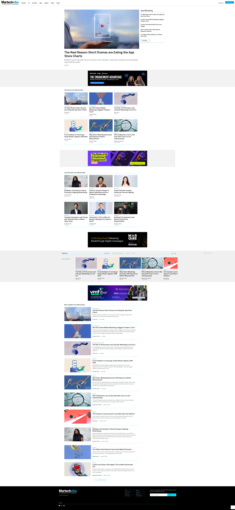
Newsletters (138, 494)
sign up (172, 494)
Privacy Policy (127, 495)
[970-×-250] (117, 78)
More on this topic (66, 258)
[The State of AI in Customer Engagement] (117, 158)
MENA (65, 188)
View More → (145, 40)
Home (126, 490)
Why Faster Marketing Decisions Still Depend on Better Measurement (100, 137)
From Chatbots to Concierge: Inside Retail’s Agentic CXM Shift (108, 274)
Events (58, 3)
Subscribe (229, 2)
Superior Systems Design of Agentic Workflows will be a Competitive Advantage (99, 192)
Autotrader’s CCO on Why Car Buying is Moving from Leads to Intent (100, 219)
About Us (137, 490)
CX (29, 3)
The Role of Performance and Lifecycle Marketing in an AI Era (86, 274)
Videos (52, 3)
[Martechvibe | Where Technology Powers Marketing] (10, 3)
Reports (46, 3)
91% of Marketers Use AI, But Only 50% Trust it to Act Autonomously (124, 137)
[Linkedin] (62, 505)
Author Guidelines (139, 495)
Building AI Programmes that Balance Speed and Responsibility (124, 219)
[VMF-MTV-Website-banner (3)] (117, 293)
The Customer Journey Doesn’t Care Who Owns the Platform (173, 274)
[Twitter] (60, 505)
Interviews (34, 3)
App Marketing (67, 106)
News (41, 3)
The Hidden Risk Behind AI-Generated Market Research (112, 449)
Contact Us (138, 492)
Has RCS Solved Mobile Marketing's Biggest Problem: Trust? (99, 110)
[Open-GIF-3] (117, 239)
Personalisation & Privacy (120, 106)
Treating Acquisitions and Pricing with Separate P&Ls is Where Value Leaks (76, 219)
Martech (24, 3)
